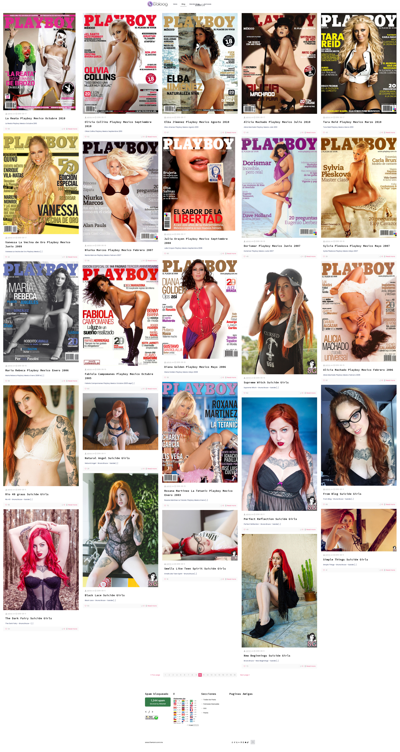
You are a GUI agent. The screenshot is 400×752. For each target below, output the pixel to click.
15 (219, 675)
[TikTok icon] (248, 742)
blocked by (158, 702)
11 (203, 675)
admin (9, 114)
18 (231, 675)
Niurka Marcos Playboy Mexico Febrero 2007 (119, 250)
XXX (204, 708)
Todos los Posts (209, 699)
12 (207, 675)
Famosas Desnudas (211, 704)
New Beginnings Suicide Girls (267, 655)
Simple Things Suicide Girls (345, 559)
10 (200, 675)
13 (211, 675)
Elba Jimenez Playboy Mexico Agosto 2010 (196, 122)
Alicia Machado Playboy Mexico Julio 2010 (277, 122)
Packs (205, 713)
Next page (244, 675)
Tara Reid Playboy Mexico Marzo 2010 (352, 122)
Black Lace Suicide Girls (105, 595)
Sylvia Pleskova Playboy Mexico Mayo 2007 (356, 246)
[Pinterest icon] (241, 742)
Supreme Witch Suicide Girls (266, 382)
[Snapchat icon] (245, 742)
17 (227, 675)
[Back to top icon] (253, 742)
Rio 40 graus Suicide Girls (27, 494)
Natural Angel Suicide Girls (107, 458)
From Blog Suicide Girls (342, 493)
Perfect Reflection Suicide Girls (270, 519)
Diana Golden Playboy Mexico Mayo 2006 (195, 367)
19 (234, 675)
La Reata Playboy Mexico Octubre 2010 (35, 118)
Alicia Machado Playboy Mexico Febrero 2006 (358, 369)
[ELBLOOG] (157, 4)
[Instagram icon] (243, 742)
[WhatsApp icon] (232, 742)
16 (223, 675)
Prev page (156, 675)
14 (215, 675)
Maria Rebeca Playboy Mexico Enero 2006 (37, 370)
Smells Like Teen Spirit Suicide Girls (195, 568)
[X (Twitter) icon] (237, 742)
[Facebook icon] (234, 742)
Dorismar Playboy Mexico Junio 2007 (272, 246)
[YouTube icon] (239, 742)
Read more (72, 129)
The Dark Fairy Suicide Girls (28, 618)
